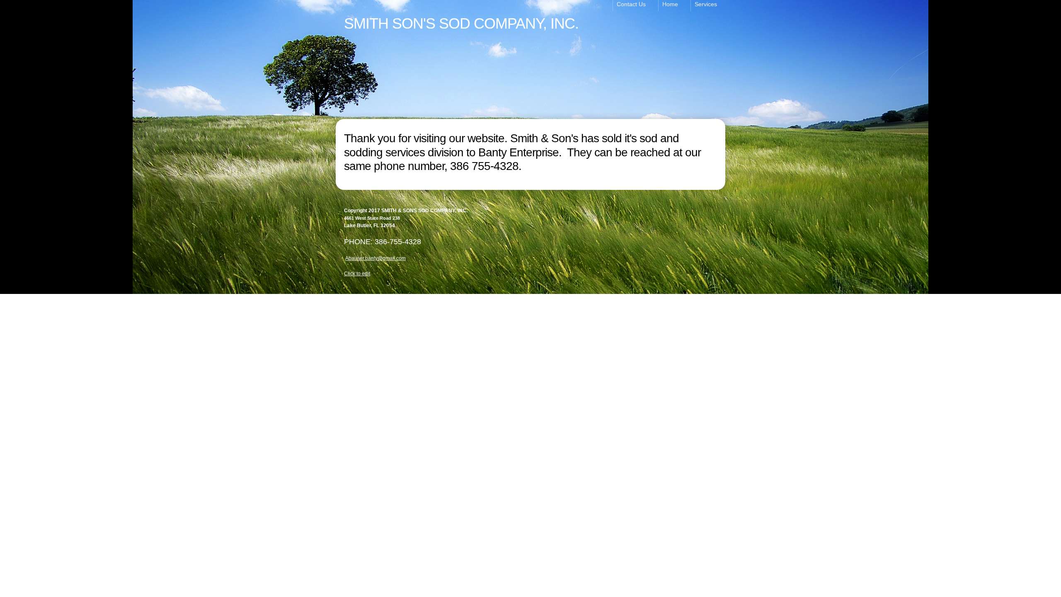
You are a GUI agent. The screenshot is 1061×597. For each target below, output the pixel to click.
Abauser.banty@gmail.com (375, 258)
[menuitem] (635, 5)
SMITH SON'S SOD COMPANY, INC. (461, 23)
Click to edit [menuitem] (357, 274)
